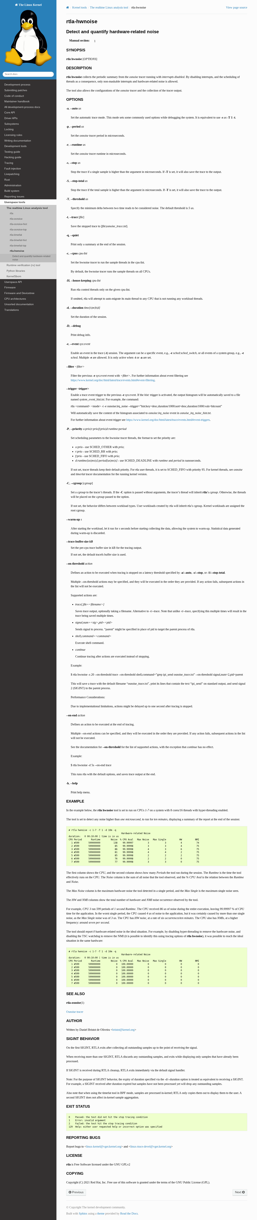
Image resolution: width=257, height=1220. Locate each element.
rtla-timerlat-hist (18, 240)
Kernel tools (79, 7)
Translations (11, 309)
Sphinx (83, 1213)
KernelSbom (14, 276)
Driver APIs (10, 118)
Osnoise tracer (74, 1011)
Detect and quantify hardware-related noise (31, 258)
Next (238, 1192)
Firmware (10, 287)
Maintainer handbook (17, 101)
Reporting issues (14, 196)
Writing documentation (17, 140)
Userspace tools (14, 202)
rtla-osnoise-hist (18, 224)
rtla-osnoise (16, 218)
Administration (12, 185)
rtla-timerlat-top (18, 245)
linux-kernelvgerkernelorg (103, 1146)
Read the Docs (129, 1213)
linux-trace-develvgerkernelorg (150, 1146)
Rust (7, 179)
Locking (9, 129)
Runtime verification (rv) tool (23, 265)
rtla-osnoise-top (18, 229)
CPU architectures (15, 298)
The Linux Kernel (30, 4)
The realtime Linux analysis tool (27, 207)
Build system (11, 190)
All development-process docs (22, 107)
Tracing (8, 162)
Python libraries (16, 270)
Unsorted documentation (19, 304)
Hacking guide (12, 157)
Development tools (15, 146)
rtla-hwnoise (17, 250)
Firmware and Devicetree (19, 293)
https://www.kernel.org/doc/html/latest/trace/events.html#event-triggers (168, 419)
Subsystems (11, 123)
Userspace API (13, 281)
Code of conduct (14, 95)
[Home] (67, 7)
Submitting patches (15, 90)
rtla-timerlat (16, 234)
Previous (77, 1192)
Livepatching (11, 173)
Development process (17, 84)
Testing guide (12, 151)
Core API (9, 112)
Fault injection (12, 168)
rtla (11, 213)
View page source (236, 7)
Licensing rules (13, 134)
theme (100, 1213)
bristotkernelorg (123, 1029)
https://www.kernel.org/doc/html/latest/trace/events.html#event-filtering (113, 380)
